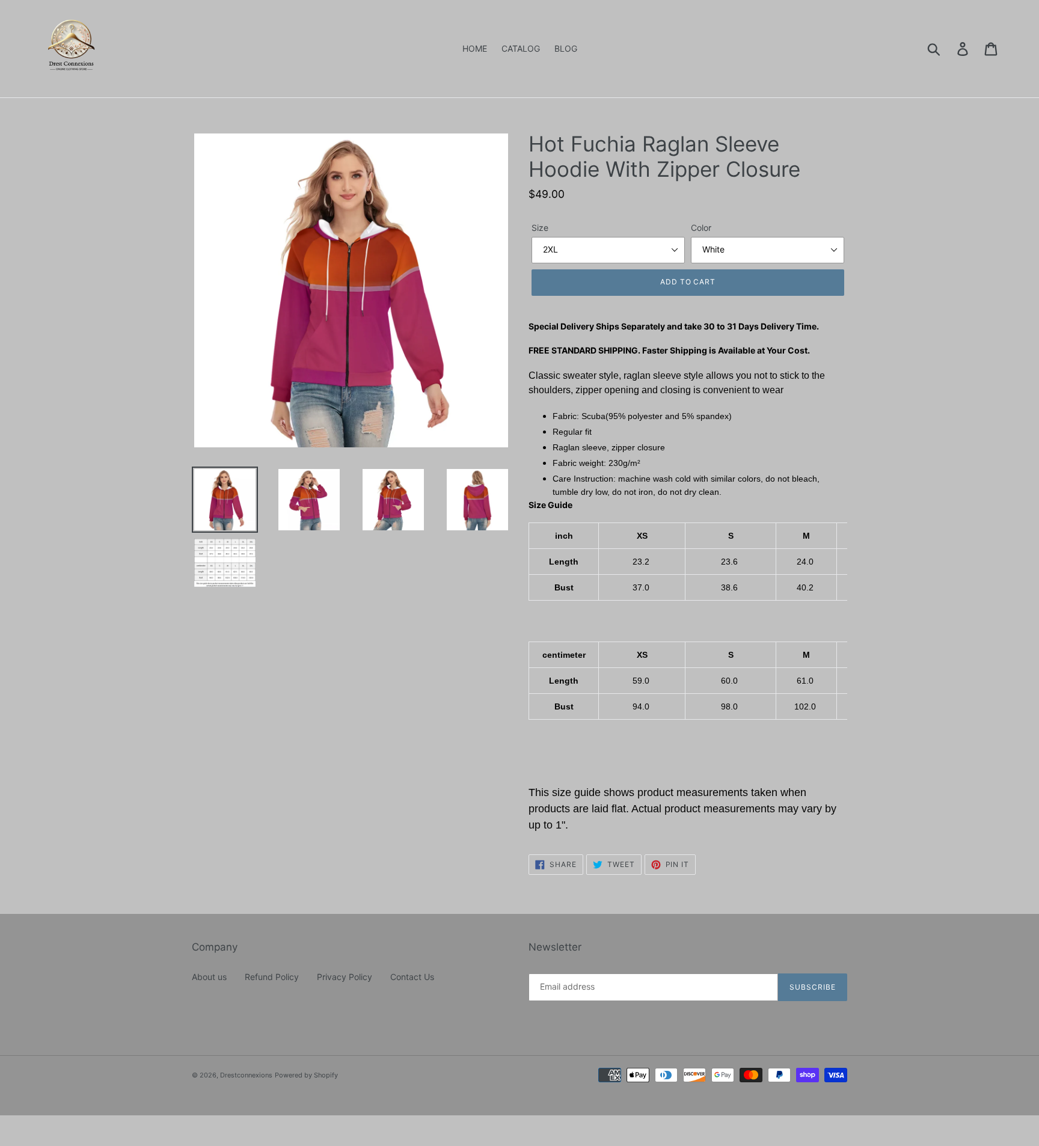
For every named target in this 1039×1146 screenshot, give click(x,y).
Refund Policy (272, 977)
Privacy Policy (344, 977)
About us (209, 977)
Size (540, 227)
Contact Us (412, 977)
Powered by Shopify (306, 1075)
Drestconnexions (246, 1075)
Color (701, 227)
